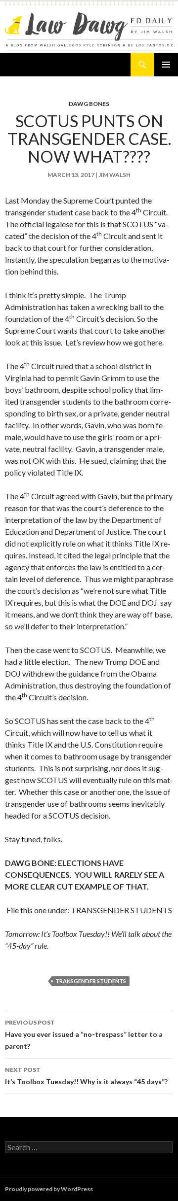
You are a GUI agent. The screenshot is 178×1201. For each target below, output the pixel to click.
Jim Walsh (114, 174)
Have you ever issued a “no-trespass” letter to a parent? (84, 1034)
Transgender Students (90, 981)
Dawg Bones (89, 103)
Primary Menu (166, 64)
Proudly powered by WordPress (49, 1189)
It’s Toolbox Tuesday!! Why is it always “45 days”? (86, 1076)
